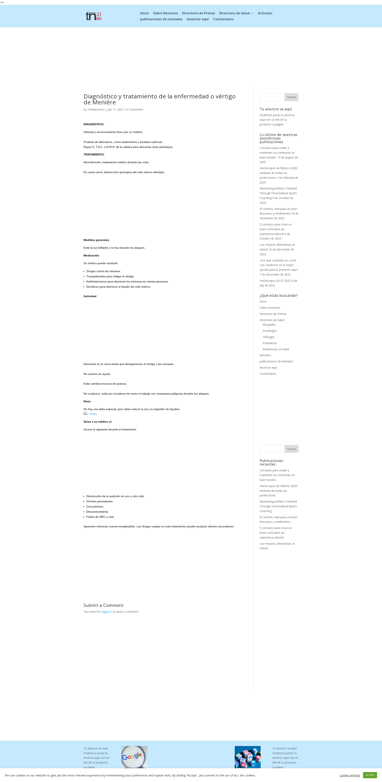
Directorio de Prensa (198, 13)
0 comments (135, 109)
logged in (106, 611)
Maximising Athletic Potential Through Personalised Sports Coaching (278, 193)
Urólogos (269, 337)
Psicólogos (270, 331)
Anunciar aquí (198, 19)
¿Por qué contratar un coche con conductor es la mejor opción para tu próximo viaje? (279, 265)
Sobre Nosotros (165, 13)
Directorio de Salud (234, 13)
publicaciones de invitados (161, 19)
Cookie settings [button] (350, 775)
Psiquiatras (270, 343)
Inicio (144, 13)
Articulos (265, 13)
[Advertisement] (191, 54)
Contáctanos (223, 19)
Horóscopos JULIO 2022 (275, 280)
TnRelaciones (96, 109)
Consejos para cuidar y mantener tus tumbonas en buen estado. (277, 152)
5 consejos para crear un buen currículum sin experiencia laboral (276, 229)
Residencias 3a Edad (276, 349)
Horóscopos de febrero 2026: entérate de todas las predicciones (279, 172)
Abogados (269, 324)
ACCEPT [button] (370, 775)
